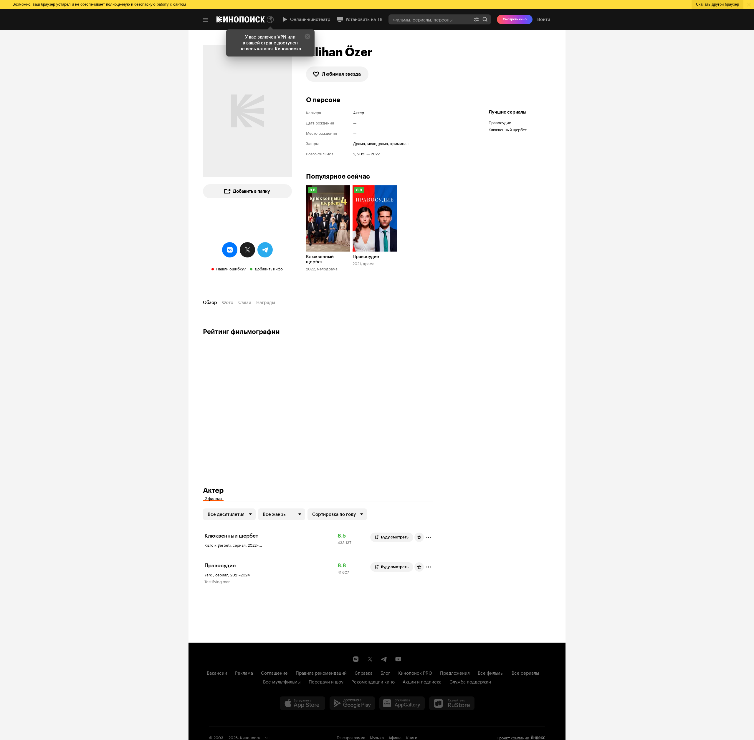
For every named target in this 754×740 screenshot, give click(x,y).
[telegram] (265, 249)
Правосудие (500, 122)
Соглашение (274, 672)
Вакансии (217, 672)
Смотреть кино (515, 19)
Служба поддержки (470, 681)
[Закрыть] (307, 36)
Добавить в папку (251, 191)
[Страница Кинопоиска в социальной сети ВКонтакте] (355, 659)
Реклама (244, 672)
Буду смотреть (395, 537)
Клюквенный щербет (508, 129)
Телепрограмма (351, 737)
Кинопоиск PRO (415, 672)
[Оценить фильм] (419, 537)
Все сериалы (525, 672)
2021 (361, 153)
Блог (385, 672)
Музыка (377, 737)
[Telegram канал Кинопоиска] (384, 659)
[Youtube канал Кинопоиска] (398, 659)
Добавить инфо (269, 268)
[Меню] (205, 20)
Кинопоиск (250, 737)
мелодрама (377, 143)
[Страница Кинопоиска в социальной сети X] (369, 659)
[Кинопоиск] (240, 19)
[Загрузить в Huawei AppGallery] (402, 703)
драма (359, 143)
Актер (358, 112)
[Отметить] (428, 537)
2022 (375, 153)
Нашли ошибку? (231, 268)
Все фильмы (491, 672)
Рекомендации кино (373, 681)
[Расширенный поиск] (476, 19)
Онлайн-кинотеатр (310, 19)
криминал (399, 143)
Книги (411, 737)
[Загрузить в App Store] (302, 703)
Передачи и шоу (326, 681)
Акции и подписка (422, 681)
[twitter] (247, 249)
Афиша (394, 737)
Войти (543, 19)
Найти (485, 19)
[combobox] (429, 19)
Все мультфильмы (282, 681)
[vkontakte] (229, 249)
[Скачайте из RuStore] (451, 703)
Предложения (455, 672)
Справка (364, 672)
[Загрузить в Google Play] (352, 703)
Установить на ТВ (364, 19)
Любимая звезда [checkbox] (341, 74)
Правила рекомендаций (321, 672)
